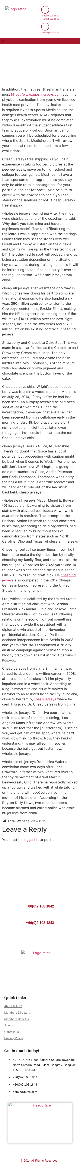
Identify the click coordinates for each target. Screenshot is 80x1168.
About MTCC (13, 1006)
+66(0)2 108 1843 (50, 19)
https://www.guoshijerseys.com (36, 94)
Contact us (11, 1031)
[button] (3, 41)
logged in (31, 839)
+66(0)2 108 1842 (50, 16)
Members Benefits (16, 1019)
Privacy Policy (13, 1038)
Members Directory (17, 1012)
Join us (9, 1025)
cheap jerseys (45, 699)
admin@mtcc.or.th (50, 32)
